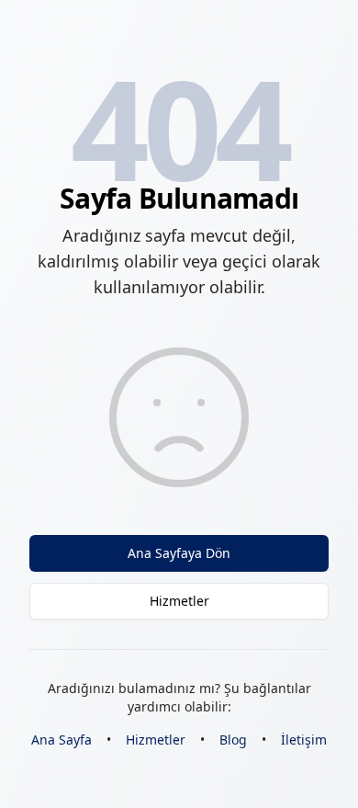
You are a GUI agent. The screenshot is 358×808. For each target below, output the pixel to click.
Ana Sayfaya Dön (179, 553)
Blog (233, 739)
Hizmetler (179, 600)
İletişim (304, 739)
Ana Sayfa (61, 739)
